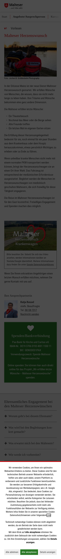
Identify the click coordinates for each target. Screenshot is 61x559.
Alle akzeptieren (30, 552)
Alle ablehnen (13, 552)
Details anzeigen (48, 552)
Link (49, 515)
